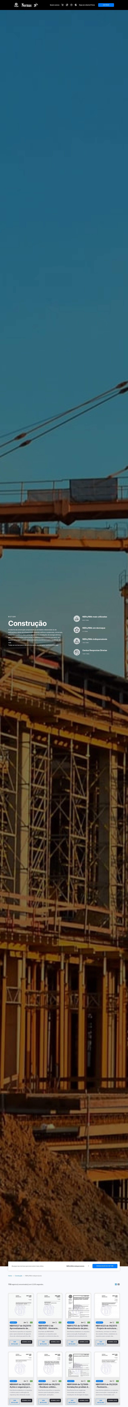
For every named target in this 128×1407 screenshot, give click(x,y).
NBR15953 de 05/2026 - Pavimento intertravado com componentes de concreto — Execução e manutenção (107, 1385)
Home (10, 1276)
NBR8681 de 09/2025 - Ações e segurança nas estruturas (21, 1385)
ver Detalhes (14, 1343)
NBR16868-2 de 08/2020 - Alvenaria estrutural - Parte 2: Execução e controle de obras (49, 1327)
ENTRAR (106, 5)
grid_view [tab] (116, 1284)
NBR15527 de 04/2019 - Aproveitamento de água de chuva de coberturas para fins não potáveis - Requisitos (21, 1327)
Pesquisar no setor (104, 1266)
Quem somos (54, 5)
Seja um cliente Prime (87, 5)
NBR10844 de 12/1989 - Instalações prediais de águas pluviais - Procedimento (78, 1385)
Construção (18, 1276)
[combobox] (77, 1266)
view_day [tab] (118, 1284)
